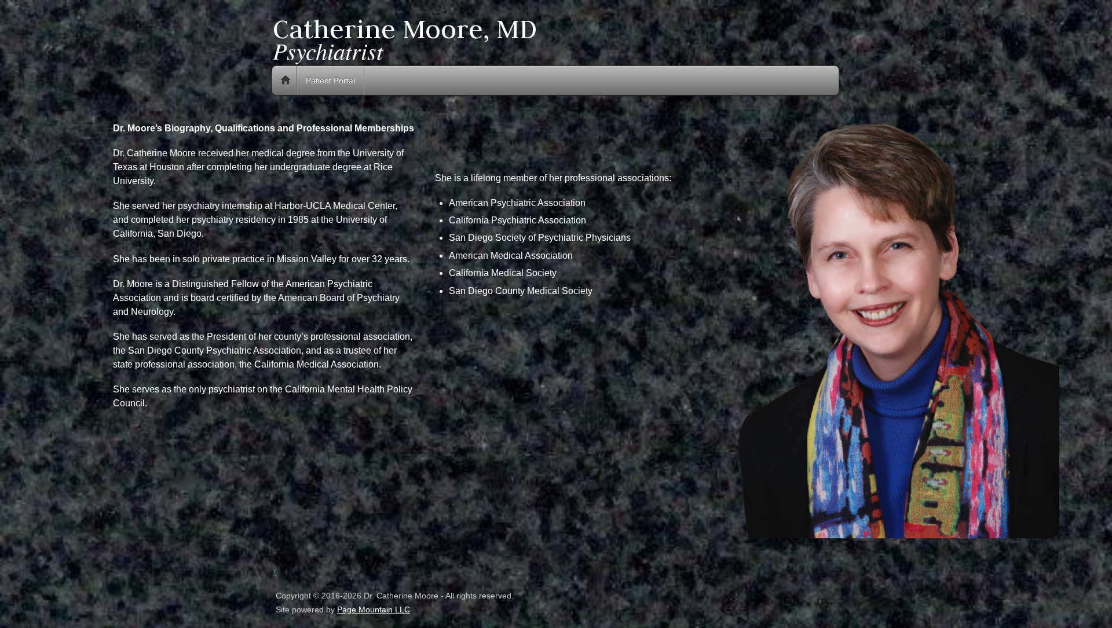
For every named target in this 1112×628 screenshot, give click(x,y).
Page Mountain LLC (373, 609)
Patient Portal (330, 80)
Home (285, 80)
